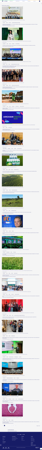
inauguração (13, 106)
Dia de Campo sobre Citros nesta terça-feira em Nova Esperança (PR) (12, 187)
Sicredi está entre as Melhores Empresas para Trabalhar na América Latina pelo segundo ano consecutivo (18, 312)
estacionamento (17, 106)
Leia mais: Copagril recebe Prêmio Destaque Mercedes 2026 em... (9, 88)
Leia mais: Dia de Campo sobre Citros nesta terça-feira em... (8, 192)
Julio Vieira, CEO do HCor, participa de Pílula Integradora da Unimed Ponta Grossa (14, 354)
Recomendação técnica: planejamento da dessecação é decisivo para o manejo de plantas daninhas (17, 270)
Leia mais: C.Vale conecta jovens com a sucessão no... (7, 402)
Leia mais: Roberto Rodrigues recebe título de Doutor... (7, 151)
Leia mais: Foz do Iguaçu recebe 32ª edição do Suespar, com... (8, 255)
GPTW (12, 315)
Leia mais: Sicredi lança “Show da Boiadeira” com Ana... (8, 46)
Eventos (22, 439)
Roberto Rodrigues (5, 148)
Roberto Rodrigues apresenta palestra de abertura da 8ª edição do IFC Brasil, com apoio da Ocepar (17, 228)
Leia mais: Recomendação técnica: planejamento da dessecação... (9, 276)
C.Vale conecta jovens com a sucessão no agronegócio (10, 396)
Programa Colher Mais (17, 294)
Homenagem (9, 148)
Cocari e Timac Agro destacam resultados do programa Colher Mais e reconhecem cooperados (16, 291)
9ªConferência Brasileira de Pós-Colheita (16, 22)
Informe (7, 22)
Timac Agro (12, 294)
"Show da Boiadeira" (17, 43)
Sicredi (7, 43)
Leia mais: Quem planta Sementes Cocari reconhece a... (8, 423)
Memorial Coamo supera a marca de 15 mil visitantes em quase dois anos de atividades (15, 333)
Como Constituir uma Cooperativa (15, 438)
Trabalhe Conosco (32, 438)
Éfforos (12, 169)
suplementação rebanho (13, 210)
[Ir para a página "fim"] (15, 425)
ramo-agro (4, 22)
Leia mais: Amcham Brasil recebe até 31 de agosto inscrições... (8, 130)
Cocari (6, 169)
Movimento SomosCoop (14, 439)
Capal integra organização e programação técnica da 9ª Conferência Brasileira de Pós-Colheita (16, 61)
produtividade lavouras (16, 169)
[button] (39, 1)
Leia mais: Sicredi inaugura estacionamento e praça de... (8, 109)
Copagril (7, 85)
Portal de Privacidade (32, 439)
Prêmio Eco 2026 (10, 127)
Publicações (22, 438)
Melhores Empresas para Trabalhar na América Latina (19, 315)
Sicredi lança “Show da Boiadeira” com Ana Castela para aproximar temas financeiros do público (16, 41)
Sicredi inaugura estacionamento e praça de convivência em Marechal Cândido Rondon (15, 103)
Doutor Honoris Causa (19, 148)
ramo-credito (4, 43)
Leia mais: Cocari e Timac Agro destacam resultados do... (8, 297)
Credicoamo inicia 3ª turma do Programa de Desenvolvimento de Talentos (13, 375)
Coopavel (10, 22)
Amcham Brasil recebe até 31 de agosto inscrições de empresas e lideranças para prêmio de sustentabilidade (18, 124)
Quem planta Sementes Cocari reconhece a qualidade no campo (12, 417)
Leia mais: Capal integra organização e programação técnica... (8, 67)
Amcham (6, 127)
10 (13, 425)
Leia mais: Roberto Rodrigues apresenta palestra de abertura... (8, 234)
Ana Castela (13, 43)
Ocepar (3, 438)
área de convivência (22, 106)
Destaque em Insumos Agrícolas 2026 (15, 85)
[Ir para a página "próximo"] (14, 425)
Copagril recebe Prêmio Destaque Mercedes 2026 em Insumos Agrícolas (13, 82)
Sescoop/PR (4, 439)
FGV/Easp (15, 148)
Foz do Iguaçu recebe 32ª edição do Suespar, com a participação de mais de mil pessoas (15, 249)
